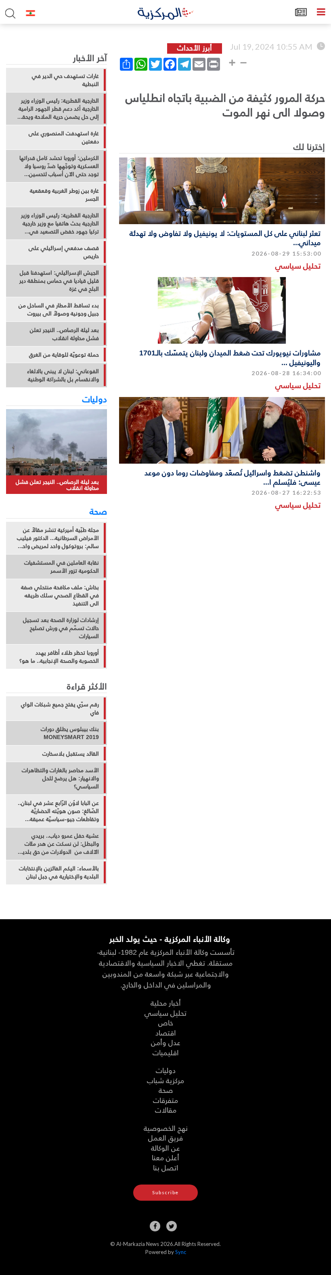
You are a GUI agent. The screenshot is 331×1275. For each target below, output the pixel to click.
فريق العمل (165, 1137)
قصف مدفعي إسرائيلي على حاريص (64, 252)
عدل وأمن (165, 1042)
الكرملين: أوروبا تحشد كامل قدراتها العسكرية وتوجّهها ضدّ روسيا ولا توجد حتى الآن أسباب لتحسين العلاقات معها (59, 166)
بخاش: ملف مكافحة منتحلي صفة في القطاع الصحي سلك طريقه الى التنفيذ (60, 595)
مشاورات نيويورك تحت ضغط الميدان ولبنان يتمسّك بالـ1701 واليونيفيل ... (230, 357)
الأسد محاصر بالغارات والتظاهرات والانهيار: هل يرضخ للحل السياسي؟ (60, 778)
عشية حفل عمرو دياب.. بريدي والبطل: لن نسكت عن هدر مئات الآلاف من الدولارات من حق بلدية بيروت (59, 844)
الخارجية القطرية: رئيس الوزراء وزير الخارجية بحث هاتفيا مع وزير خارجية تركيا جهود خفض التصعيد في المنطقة (60, 223)
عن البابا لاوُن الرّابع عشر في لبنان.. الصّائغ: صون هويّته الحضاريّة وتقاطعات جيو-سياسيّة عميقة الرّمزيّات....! (58, 811)
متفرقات (165, 1100)
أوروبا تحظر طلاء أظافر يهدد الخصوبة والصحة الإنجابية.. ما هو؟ (59, 657)
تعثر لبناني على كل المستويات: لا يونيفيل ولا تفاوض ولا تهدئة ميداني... (225, 237)
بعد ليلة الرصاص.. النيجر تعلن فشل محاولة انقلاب (64, 334)
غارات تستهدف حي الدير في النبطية (65, 80)
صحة (98, 510)
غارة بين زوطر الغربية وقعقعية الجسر (64, 195)
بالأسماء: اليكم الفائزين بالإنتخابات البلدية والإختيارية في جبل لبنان (59, 872)
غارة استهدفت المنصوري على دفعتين (64, 137)
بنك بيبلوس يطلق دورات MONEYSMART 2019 (70, 733)
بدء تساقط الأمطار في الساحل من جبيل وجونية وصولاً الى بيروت (59, 309)
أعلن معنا (165, 1157)
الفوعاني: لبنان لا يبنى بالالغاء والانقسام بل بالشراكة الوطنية (63, 375)
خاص (165, 1022)
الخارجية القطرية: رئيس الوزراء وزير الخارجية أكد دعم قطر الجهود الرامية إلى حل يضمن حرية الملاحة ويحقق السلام (58, 109)
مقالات (165, 1110)
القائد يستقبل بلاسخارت (70, 754)
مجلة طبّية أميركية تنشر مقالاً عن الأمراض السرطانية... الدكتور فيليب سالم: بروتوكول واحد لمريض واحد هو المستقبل (58, 538)
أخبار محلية (166, 1003)
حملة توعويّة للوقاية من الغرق (64, 355)
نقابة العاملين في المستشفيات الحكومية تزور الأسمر (61, 567)
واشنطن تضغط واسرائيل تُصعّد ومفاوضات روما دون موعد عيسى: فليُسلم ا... (233, 477)
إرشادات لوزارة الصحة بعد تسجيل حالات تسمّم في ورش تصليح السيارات (61, 628)
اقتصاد (165, 1032)
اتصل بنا (165, 1167)
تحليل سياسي (298, 265)
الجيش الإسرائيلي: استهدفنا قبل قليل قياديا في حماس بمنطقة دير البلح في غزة (59, 281)
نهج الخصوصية (166, 1128)
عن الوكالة (165, 1148)
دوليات (94, 398)
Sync (180, 1252)
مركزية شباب (165, 1080)
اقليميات (166, 1052)
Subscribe (165, 1192)
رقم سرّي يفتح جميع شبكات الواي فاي (60, 708)
